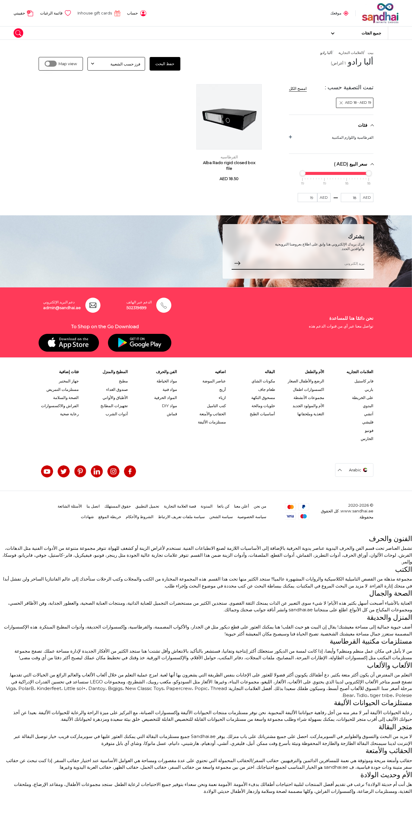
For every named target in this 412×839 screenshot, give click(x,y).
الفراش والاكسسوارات (60, 405)
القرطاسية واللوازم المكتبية (352, 137)
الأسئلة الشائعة (70, 506)
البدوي (368, 405)
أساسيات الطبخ (262, 413)
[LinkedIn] (97, 471)
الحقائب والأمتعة (212, 413)
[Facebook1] (130, 471)
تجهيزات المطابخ (114, 405)
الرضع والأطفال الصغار (306, 380)
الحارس (367, 438)
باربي (369, 389)
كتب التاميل (216, 405)
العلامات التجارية (350, 52)
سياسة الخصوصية (251, 516)
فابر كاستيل (363, 380)
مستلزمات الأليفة (212, 422)
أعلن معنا (241, 506)
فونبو (369, 430)
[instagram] (113, 471)
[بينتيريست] (80, 471)
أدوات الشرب (117, 413)
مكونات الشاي (263, 380)
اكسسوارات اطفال (308, 389)
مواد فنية (170, 389)
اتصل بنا (93, 506)
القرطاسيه (229, 157)
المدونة (207, 506)
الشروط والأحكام (140, 516)
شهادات (87, 516)
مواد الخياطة (167, 380)
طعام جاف (266, 389)
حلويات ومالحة (263, 405)
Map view (68, 64)
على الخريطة (362, 397)
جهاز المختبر (69, 380)
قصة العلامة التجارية (180, 506)
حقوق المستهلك (117, 506)
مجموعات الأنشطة (308, 397)
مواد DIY (169, 405)
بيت (370, 52)
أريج (222, 389)
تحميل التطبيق (147, 506)
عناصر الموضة (214, 380)
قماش (172, 413)
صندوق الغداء (117, 389)
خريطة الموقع (109, 516)
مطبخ (123, 380)
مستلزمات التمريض (62, 389)
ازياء (222, 397)
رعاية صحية (69, 413)
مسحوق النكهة (263, 397)
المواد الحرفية (165, 397)
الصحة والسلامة (66, 397)
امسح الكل (298, 88)
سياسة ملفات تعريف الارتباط (181, 516)
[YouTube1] (47, 471)
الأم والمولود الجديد (308, 405)
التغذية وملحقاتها (310, 413)
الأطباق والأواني (115, 397)
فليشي (367, 422)
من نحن (260, 506)
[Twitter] (64, 471)
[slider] (369, 173)
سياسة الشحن (221, 516)
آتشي (368, 413)
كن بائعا (223, 506)
